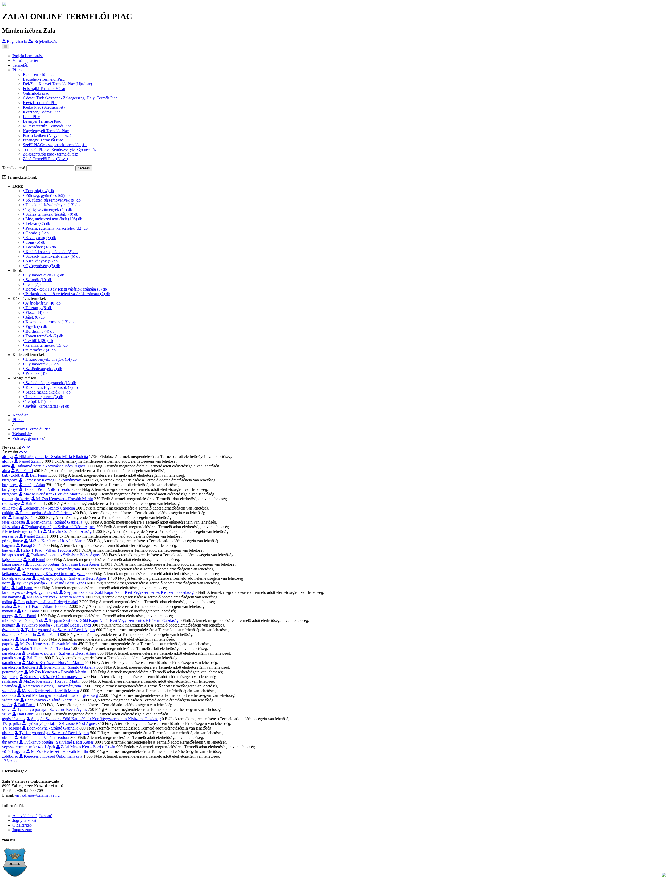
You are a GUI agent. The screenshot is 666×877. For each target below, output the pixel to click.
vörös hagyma (13, 751)
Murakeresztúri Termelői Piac (47, 126)
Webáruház (21, 433)
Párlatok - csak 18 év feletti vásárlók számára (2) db (67, 294)
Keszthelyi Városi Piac (41, 112)
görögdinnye (12, 541)
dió (4, 517)
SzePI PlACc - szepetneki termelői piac (55, 145)
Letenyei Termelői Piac (42, 121)
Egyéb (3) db (35, 326)
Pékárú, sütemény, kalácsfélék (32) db (56, 228)
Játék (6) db (34, 317)
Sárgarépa (10, 676)
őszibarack (11, 630)
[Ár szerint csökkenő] (26, 452)
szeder (7, 704)
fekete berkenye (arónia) (22, 531)
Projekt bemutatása (27, 56)
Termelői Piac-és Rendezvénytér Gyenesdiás (59, 149)
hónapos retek (13, 555)
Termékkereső (13, 168)
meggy (7, 616)
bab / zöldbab (13, 475)
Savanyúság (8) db (40, 237)
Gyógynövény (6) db (42, 265)
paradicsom (11, 653)
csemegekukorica (16, 498)
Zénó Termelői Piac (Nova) (45, 159)
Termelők (20, 65)
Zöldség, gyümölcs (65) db (47, 195)
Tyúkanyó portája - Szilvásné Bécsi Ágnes (50, 466)
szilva (6, 709)
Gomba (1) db (36, 233)
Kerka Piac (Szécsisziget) (44, 107)
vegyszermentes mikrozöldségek (28, 747)
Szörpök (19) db (38, 280)
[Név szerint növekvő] (23, 447)
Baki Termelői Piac (38, 74)
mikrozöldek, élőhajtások (22, 620)
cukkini (8, 513)
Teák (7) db (34, 284)
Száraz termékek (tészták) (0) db (51, 214)
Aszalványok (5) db (41, 261)
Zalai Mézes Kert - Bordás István (87, 747)
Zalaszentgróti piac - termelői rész (50, 154)
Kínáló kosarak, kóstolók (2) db (51, 251)
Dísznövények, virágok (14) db (50, 359)
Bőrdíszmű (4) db (39, 331)
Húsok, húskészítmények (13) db (52, 205)
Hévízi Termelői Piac (40, 102)
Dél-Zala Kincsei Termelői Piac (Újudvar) (57, 84)
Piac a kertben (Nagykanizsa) (47, 135)
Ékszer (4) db (36, 312)
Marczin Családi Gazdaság (69, 531)
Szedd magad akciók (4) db (47, 392)
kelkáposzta (11, 573)
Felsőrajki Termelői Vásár (44, 88)
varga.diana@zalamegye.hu (37, 795)
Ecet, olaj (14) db (39, 191)
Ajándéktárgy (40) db (42, 303)
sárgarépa (10, 681)
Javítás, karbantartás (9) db (46, 406)
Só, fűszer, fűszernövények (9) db (52, 200)
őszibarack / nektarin (19, 634)
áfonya (7, 456)
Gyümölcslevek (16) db (44, 275)
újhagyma (10, 742)
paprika (8, 639)
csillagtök (10, 508)
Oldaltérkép (22, 825)
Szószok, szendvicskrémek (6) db (52, 256)
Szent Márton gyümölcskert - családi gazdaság (59, 695)
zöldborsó (10, 756)
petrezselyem (12, 672)
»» (16, 761)
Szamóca (9, 686)
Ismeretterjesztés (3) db (43, 397)
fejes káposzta (13, 522)
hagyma (8, 545)
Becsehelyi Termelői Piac (44, 79)
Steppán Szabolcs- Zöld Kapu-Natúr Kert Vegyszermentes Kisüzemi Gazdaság (128, 592)
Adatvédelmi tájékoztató (32, 816)
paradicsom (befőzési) (20, 667)
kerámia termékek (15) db (46, 345)
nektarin (8, 625)
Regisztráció (16, 41)
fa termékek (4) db (40, 350)
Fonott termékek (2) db (43, 336)
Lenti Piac (31, 116)
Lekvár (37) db (37, 223)
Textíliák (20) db (38, 340)
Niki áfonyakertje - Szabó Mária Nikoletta (53, 456)
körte (6, 583)
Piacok (18, 70)
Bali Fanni (24, 470)
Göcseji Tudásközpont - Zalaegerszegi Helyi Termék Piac (70, 98)
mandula (9, 611)
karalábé (9, 569)
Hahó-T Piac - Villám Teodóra (47, 489)
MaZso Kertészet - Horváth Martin (51, 494)
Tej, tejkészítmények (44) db (48, 209)
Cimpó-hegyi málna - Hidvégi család (47, 601)
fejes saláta (11, 527)
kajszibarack (12, 559)
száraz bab (10, 700)
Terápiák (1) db (37, 401)
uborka (8, 733)
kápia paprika (13, 564)
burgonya (10, 480)
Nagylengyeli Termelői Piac (46, 130)
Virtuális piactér (25, 60)
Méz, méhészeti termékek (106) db (53, 219)
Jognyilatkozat (24, 820)
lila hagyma (11, 597)
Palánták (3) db (37, 373)
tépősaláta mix (13, 719)
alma (6, 466)
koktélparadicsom (16, 578)
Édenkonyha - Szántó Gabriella (48, 508)
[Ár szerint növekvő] (21, 452)
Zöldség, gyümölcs (28, 438)
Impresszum (22, 830)
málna (7, 601)
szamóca (9, 690)
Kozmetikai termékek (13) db (49, 322)
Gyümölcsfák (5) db (41, 364)
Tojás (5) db (34, 242)
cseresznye (11, 503)
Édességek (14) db (40, 247)
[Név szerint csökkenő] (28, 447)
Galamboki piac (36, 93)
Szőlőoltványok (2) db (43, 368)
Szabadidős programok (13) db (50, 383)
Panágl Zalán (29, 461)
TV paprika (11, 723)
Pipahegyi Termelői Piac (43, 140)
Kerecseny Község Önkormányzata (52, 480)
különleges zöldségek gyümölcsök (30, 592)
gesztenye (10, 536)
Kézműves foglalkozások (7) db (51, 387)
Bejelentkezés (45, 41)
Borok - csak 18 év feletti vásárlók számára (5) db (65, 289)
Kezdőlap (20, 415)
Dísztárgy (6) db (38, 308)
